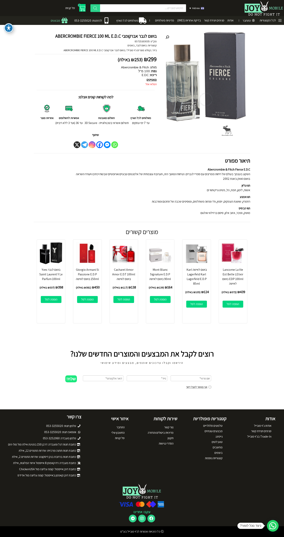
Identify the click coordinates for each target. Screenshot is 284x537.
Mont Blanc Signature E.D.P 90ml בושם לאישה (160, 274)
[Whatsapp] (114, 144)
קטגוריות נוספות (214, 458)
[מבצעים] (64, 20)
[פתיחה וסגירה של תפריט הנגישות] (8, 28)
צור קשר (168, 427)
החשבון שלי (118, 433)
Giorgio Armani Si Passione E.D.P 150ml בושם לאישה (87, 274)
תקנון (170, 438)
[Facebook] (99, 144)
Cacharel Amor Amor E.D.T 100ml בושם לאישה (123, 274)
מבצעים (55, 21)
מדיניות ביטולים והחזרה (160, 433)
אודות (230, 20)
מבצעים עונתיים (214, 431)
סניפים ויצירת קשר (214, 20)
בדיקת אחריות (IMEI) (189, 20)
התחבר (247, 21)
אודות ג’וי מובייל (262, 426)
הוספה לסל (233, 304)
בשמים (131, 45)
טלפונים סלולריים (213, 426)
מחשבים (218, 447)
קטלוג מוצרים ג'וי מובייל (139, 50)
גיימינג (219, 436)
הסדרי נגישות (166, 443)
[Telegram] (84, 144)
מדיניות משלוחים (164, 20)
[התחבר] (253, 20)
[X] (77, 144)
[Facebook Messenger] (107, 144)
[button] (167, 37)
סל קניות (120, 438)
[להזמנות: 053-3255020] (106, 20)
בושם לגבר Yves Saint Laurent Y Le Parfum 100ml (51, 274)
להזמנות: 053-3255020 (88, 21)
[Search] (95, 8)
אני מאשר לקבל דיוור (196, 387)
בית (155, 50)
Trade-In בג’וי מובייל (259, 436)
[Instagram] (92, 144)
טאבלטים (217, 442)
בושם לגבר (141, 45)
